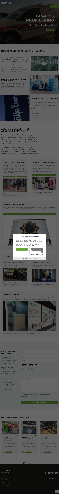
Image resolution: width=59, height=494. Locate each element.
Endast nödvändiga (37, 249)
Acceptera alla (21, 249)
